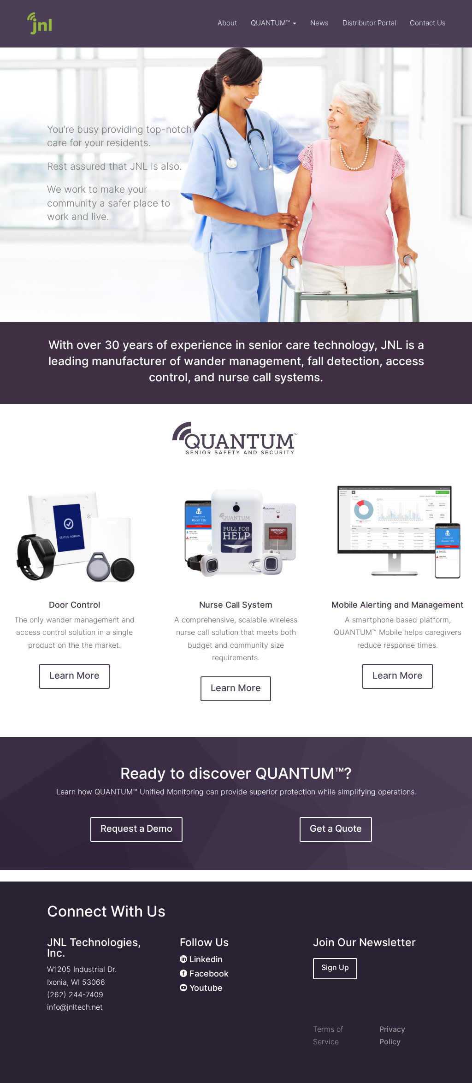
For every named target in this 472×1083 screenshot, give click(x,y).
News (319, 22)
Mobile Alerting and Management (397, 605)
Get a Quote (336, 828)
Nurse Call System (235, 605)
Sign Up (335, 967)
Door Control (74, 605)
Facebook (204, 973)
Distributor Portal (369, 22)
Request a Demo (136, 828)
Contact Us (428, 22)
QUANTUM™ (271, 22)
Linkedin (201, 959)
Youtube (201, 988)
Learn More (74, 675)
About (227, 22)
